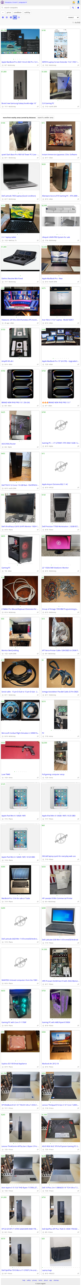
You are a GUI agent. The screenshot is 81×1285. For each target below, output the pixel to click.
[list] (3, 17)
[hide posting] (37, 65)
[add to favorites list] (2, 65)
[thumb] (7, 17)
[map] (19, 17)
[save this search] (78, 8)
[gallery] (15, 17)
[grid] (11, 17)
